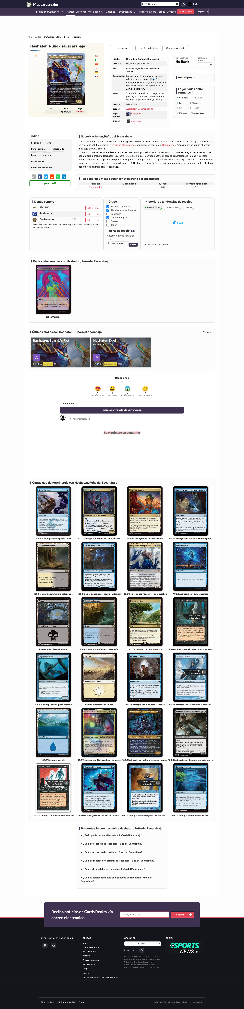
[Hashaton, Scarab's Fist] (38, 363)
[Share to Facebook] (40, 176)
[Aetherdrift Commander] (36, 55)
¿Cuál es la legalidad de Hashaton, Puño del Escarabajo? (114, 869)
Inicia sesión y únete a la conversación (122, 410)
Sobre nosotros (89, 952)
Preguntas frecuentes (41, 167)
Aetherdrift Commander (122, 145)
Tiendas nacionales (121, 206)
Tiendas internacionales (123, 210)
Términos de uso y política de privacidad (100, 977)
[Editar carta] (162, 59)
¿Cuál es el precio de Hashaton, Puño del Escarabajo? (112, 852)
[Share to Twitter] (46, 176)
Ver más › (207, 332)
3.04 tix (80, 112)
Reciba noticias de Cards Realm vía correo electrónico (82, 915)
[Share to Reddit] (52, 176)
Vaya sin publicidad (185, 11)
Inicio (85, 943)
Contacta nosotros (91, 947)
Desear (114, 221)
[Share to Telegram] (64, 176)
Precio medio (173, 207)
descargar (136, 113)
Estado (86, 973)
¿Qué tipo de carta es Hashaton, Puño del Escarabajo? (113, 835)
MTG (30, 37)
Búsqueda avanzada (175, 48)
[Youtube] (53, 946)
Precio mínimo (153, 207)
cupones (86, 956)
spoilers (124, 48)
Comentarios (37, 161)
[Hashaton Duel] (99, 363)
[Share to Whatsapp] (58, 176)
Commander (168, 145)
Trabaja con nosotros (92, 960)
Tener (114, 225)
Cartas (38, 37)
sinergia (47, 155)
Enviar (133, 245)
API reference (89, 964)
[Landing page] (29, 4)
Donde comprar (38, 149)
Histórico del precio (158, 244)
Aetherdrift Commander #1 (139, 109)
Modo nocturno (131, 950)
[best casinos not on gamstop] (184, 948)
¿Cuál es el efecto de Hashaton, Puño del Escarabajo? (112, 844)
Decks (34, 155)
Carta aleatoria (150, 48)
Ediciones (116, 213)
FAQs (85, 969)
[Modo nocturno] (183, 4)
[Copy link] (34, 176)
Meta (48, 143)
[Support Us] (45, 946)
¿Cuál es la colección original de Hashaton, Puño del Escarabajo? (118, 861)
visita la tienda (93, 208)
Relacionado (58, 149)
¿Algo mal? (50, 183)
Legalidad (36, 143)
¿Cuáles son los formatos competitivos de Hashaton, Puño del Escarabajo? (116, 879)
